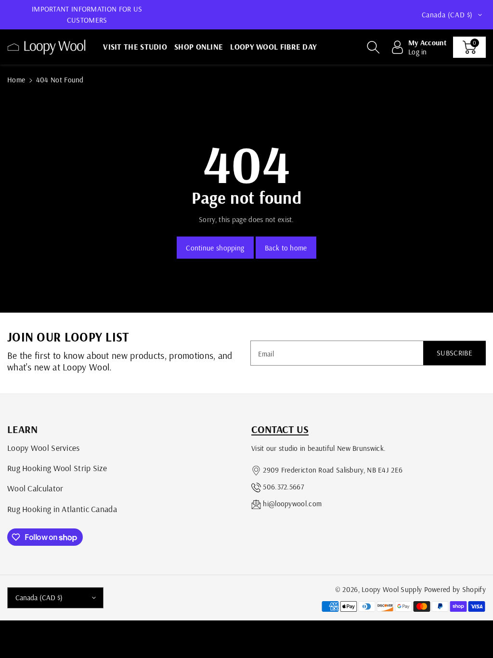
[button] (373, 47)
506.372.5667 (283, 486)
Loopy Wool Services (43, 447)
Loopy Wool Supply (392, 589)
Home (16, 79)
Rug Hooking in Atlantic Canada (62, 508)
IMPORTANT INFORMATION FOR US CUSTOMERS (87, 14)
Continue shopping (215, 247)
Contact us (280, 429)
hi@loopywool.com (292, 503)
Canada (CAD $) (39, 597)
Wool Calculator (35, 488)
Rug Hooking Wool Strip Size (57, 467)
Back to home (286, 247)
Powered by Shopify (455, 589)
